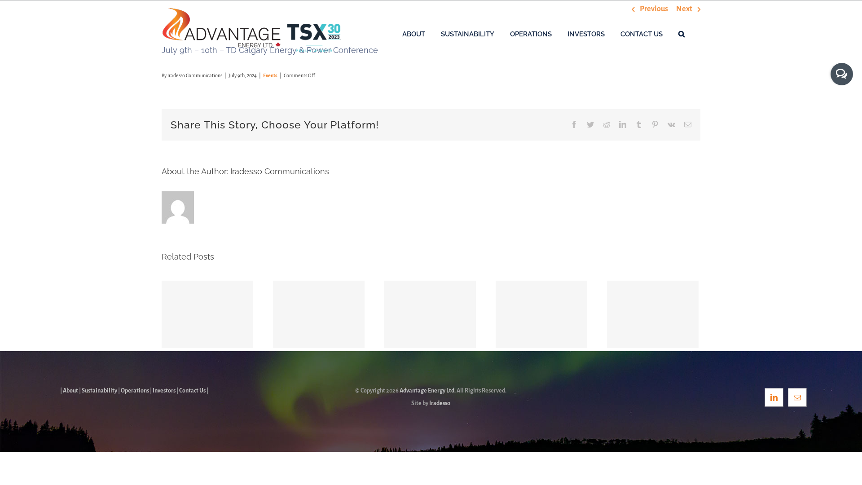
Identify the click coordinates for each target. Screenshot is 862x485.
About (70, 391)
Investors (164, 391)
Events (270, 75)
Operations (135, 391)
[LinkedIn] (774, 397)
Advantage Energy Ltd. (428, 391)
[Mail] (797, 397)
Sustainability (99, 391)
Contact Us (192, 391)
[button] (681, 33)
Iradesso (439, 403)
